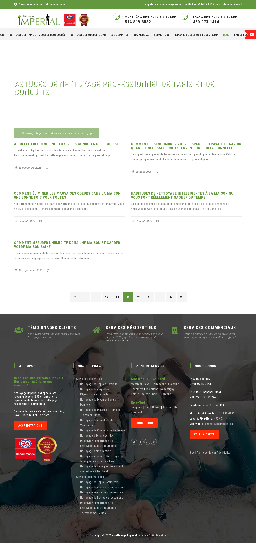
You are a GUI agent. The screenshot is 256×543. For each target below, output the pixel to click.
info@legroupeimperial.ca (217, 423)
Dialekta (161, 535)
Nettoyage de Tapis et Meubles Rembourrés (37, 34)
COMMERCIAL (141, 34)
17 (106, 297)
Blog (226, 34)
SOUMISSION (144, 423)
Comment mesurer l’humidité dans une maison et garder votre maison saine (67, 245)
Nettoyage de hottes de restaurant (101, 497)
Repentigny (167, 389)
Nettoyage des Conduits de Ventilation (97, 423)
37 (170, 297)
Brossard (136, 412)
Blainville (173, 384)
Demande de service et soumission (196, 34)
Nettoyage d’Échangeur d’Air (97, 435)
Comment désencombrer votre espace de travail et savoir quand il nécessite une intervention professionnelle (186, 146)
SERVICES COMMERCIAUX (210, 327)
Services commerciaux (90, 476)
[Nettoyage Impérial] (55, 19)
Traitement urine (90, 415)
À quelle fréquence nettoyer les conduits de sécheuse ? (68, 144)
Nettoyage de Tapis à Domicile (99, 384)
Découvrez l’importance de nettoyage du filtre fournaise (98, 443)
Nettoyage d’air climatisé (95, 451)
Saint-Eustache (161, 394)
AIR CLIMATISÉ (120, 34)
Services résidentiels (89, 378)
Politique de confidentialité (213, 452)
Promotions (162, 34)
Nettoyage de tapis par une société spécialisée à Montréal (101, 469)
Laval (147, 384)
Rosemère (137, 389)
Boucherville (170, 407)
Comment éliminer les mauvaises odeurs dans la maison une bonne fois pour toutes (67, 195)
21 (149, 297)
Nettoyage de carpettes (94, 389)
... (173, 394)
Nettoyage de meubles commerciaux (102, 487)
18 (117, 297)
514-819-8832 (138, 21)
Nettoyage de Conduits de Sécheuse (102, 430)
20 (138, 297)
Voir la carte (204, 434)
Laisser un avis (244, 34)
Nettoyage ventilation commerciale (101, 492)
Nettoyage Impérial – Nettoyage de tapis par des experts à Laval (101, 459)
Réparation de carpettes (95, 394)
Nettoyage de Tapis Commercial (99, 482)
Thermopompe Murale (93, 513)
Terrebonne (159, 384)
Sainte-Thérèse (140, 394)
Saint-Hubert (152, 407)
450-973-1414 (206, 21)
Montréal (136, 384)
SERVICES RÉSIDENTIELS (131, 327)
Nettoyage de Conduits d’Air (88, 34)
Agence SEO (146, 535)
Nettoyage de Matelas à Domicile (100, 409)
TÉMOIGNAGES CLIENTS (52, 327)
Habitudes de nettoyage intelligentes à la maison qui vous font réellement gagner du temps (183, 195)
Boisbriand (152, 389)
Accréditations (30, 425)
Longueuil (137, 407)
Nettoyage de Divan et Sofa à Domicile (98, 402)
